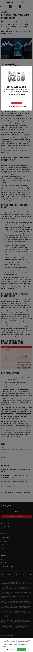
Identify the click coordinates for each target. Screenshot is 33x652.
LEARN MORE (16, 103)
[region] (16, 645)
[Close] (30, 640)
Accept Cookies (21, 649)
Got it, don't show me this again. (18, 106)
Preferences (11, 649)
